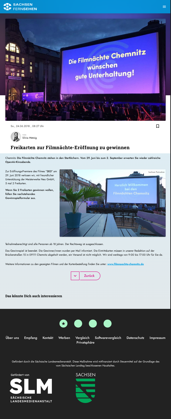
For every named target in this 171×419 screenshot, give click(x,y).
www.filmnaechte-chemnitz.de (125, 264)
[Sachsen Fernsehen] (20, 6)
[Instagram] (93, 324)
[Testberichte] (63, 324)
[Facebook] (78, 324)
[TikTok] (108, 324)
